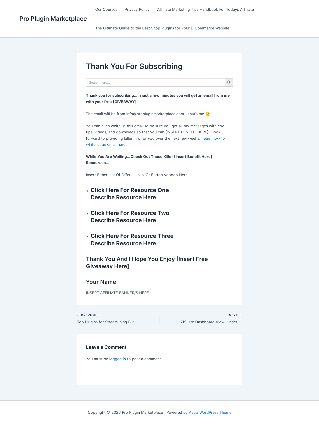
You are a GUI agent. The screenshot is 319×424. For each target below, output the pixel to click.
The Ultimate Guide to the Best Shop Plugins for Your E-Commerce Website (162, 28)
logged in (117, 358)
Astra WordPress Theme (210, 412)
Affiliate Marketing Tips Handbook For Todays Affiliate (205, 9)
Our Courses (106, 9)
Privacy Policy (137, 9)
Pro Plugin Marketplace (53, 18)
